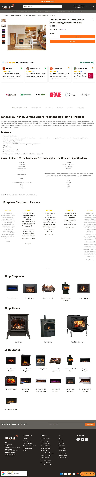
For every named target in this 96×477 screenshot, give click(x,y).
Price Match (62, 446)
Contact (61, 441)
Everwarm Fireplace (46, 446)
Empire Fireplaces (40, 369)
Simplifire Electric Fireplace (85, 390)
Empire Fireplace (45, 443)
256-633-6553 (8, 444)
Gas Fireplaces (30, 298)
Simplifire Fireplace (46, 460)
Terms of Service (63, 457)
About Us (61, 443)
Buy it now (72, 41)
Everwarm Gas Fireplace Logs (55, 370)
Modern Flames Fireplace (47, 453)
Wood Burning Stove (77, 342)
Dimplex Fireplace (45, 441)
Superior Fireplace (11, 409)
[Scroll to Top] (93, 469)
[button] (93, 6)
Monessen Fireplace (25, 390)
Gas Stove (18, 342)
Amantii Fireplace (45, 438)
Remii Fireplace (45, 457)
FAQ (60, 438)
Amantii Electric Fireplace (11, 370)
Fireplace (25, 438)
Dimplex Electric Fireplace (26, 370)
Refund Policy (62, 453)
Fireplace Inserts (48, 298)
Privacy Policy (62, 450)
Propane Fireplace (84, 298)
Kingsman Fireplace (85, 370)
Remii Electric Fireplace (55, 390)
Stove (24, 450)
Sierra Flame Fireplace (70, 390)
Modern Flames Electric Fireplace (40, 390)
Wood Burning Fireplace (66, 299)
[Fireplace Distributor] (8, 6)
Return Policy (62, 448)
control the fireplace (26, 138)
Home (6, 15)
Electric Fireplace (12, 298)
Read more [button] (5, 80)
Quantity (52, 33)
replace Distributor (20, 194)
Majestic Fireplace (11, 389)
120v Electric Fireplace (15, 15)
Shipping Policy (63, 455)
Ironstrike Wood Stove (70, 370)
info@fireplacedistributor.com (12, 447)
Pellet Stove (48, 342)
